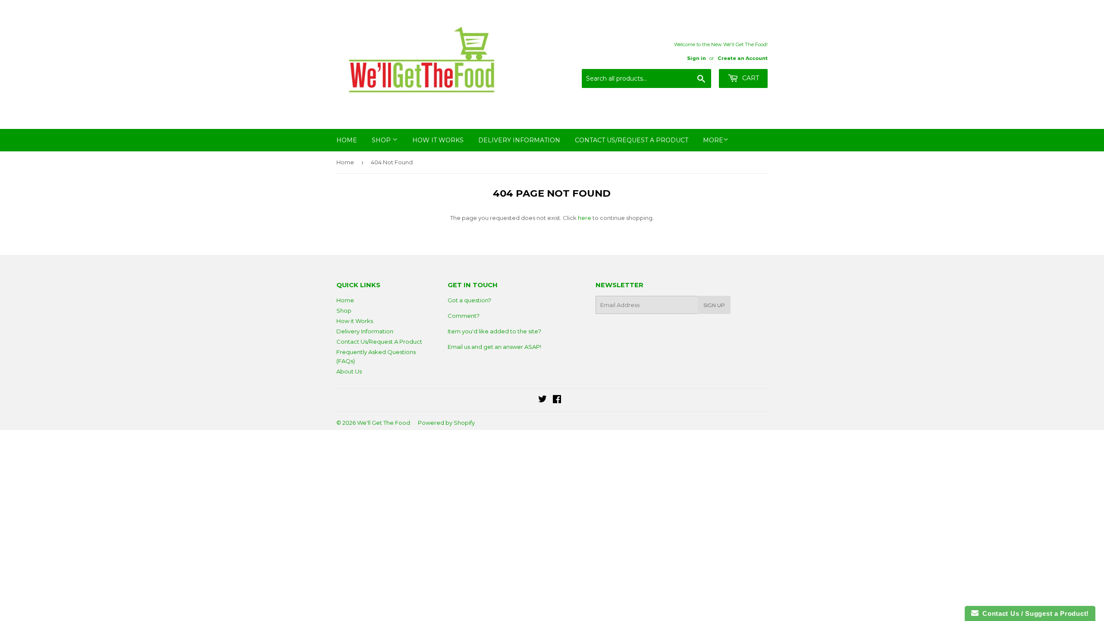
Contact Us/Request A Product (631, 140)
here (584, 217)
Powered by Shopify (446, 422)
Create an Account (743, 58)
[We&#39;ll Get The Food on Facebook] (556, 400)
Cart (749, 78)
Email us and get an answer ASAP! (494, 346)
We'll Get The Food (383, 422)
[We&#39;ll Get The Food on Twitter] (542, 400)
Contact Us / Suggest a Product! (1034, 613)
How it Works (438, 140)
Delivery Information (519, 140)
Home (346, 140)
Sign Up (714, 305)
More (713, 140)
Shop (382, 140)
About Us (349, 371)
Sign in (696, 58)
